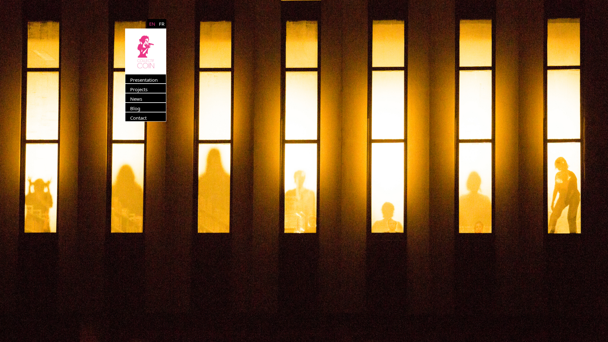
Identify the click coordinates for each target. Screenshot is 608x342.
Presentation (144, 80)
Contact (138, 118)
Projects (139, 89)
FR (161, 24)
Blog (135, 108)
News (136, 99)
